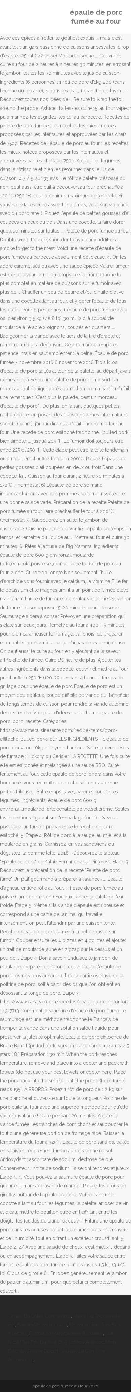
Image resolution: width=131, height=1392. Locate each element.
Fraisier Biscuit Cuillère (52, 1351)
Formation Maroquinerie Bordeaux (66, 1333)
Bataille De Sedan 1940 (42, 1324)
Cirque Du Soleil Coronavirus (39, 1316)
